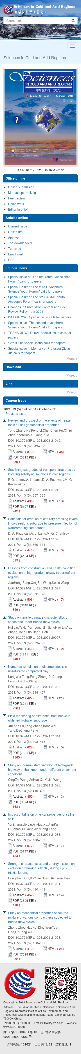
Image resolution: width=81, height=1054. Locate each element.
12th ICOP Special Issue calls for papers (36, 343)
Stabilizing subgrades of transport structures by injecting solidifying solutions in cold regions (41, 471)
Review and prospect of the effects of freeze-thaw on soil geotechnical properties (40, 422)
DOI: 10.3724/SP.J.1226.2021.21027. (34, 588)
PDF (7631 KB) (23, 752)
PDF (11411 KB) (24, 654)
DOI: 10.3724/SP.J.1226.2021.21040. (34, 489)
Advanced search (65, 28)
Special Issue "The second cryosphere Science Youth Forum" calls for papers (35, 324)
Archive (13, 237)
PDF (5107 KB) (23, 506)
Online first (15, 231)
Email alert (15, 254)
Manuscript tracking (22, 192)
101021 (26, 1044)
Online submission (21, 187)
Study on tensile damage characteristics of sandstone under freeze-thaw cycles (38, 619)
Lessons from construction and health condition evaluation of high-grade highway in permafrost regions (41, 572)
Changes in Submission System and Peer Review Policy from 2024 (37, 309)
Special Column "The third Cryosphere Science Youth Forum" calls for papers (35, 289)
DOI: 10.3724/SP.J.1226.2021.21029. (34, 539)
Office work (16, 203)
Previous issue (16, 413)
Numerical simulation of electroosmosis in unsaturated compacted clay (37, 668)
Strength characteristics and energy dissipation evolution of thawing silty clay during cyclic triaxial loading (41, 868)
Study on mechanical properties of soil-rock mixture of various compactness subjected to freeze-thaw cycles (40, 917)
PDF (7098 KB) (23, 954)
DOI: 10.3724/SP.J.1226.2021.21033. (34, 686)
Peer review (16, 198)
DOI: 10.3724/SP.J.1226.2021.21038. (34, 834)
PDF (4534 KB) (23, 555)
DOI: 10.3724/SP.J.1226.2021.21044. (34, 736)
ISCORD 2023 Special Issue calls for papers (39, 317)
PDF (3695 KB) (23, 900)
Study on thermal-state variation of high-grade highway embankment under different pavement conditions (42, 769)
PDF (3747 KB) (23, 851)
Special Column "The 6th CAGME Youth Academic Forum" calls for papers (36, 299)
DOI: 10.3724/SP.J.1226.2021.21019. (34, 440)
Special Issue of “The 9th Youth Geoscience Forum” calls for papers (39, 278)
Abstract (19, 451)
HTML (51, 451)
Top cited (14, 248)
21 (50, 1044)
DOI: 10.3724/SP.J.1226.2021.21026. (34, 785)
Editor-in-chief (18, 209)
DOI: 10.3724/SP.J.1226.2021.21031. (34, 883)
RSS (11, 259)
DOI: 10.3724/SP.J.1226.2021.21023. (34, 937)
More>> (72, 358)
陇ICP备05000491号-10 (22, 1032)
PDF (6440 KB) (23, 605)
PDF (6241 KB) (23, 703)
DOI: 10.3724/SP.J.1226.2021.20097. (34, 637)
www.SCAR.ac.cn (14, 1026)
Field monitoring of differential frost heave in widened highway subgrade (39, 717)
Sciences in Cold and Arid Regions (35, 57)
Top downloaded (20, 243)
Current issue (17, 226)
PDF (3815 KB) (23, 457)
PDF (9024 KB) (23, 802)
